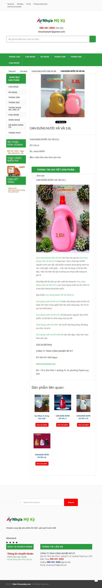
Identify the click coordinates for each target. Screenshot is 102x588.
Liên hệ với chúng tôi (14, 6)
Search (71, 502)
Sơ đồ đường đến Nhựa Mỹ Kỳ (19, 559)
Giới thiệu (20, 4)
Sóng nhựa (14, 119)
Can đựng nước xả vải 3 (46, 301)
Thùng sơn (60, 56)
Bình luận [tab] (40, 175)
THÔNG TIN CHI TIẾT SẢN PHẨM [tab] (55, 169)
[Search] (92, 39)
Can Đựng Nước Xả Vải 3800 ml (59, 294)
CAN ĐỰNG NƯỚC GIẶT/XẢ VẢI (44, 71)
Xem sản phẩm (42, 425)
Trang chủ (10, 4)
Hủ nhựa (44, 56)
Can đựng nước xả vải (46, 314)
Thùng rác (76, 56)
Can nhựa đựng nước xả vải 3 (49, 257)
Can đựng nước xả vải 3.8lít (48, 334)
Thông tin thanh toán (41, 4)
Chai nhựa (14, 63)
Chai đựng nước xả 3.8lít (47, 324)
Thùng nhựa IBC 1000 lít (14, 108)
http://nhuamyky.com (22, 584)
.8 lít (59, 301)
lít (64, 257)
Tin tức (28, 4)
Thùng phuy (14, 132)
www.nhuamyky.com (45, 363)
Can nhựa (30, 56)
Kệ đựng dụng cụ (15, 126)
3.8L (58, 314)
